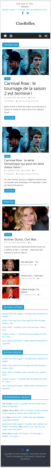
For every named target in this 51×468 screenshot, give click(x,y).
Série (7, 79)
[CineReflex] (5, 36)
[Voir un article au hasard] (46, 36)
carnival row (29, 101)
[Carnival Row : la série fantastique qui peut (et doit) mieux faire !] (25, 128)
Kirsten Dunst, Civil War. (20, 239)
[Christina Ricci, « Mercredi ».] (10, 274)
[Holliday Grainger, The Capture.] (10, 288)
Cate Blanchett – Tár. (29, 262)
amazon (21, 101)
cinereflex (23, 97)
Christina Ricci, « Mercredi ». (32, 275)
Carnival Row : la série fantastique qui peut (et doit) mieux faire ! (24, 163)
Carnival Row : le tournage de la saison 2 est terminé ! (25, 88)
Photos (8, 234)
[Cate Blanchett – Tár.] (10, 261)
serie (37, 101)
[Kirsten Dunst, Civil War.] (25, 207)
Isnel (4, 417)
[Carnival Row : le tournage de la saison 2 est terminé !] (25, 50)
